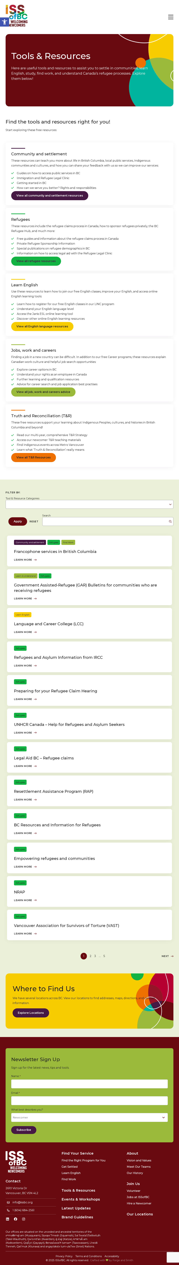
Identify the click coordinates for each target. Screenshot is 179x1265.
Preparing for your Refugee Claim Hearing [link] (55, 691)
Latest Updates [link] (76, 1208)
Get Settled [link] (70, 1166)
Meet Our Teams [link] (139, 1166)
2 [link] (90, 956)
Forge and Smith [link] (123, 1260)
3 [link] (95, 956)
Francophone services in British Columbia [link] (55, 551)
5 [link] (104, 956)
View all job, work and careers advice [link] (43, 392)
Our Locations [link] (140, 1214)
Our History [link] (135, 1173)
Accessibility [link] (112, 1256)
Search (46, 515)
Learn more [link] (23, 559)
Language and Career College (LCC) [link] (49, 624)
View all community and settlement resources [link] (49, 195)
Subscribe (23, 1130)
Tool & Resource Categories (22, 498)
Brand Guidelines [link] (77, 1217)
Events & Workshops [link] (81, 1199)
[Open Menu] (170, 17)
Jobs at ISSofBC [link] (138, 1197)
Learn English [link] (23, 614)
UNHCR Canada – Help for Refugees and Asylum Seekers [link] (69, 724)
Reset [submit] (34, 521)
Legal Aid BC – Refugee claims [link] (44, 758)
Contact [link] (13, 1181)
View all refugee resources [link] (36, 261)
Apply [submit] (18, 521)
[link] (4, 22)
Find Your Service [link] (78, 1153)
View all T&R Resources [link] (33, 457)
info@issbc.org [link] (23, 1202)
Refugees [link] (53, 542)
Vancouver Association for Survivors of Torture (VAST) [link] (66, 925)
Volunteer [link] (133, 1190)
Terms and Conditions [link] (88, 1256)
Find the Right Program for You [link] (83, 1160)
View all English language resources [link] (42, 326)
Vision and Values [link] (139, 1160)
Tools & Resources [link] (78, 1190)
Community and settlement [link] (30, 542)
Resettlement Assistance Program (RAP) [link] (53, 791)
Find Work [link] (68, 542)
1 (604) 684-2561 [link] (23, 1210)
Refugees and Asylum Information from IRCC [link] (58, 657)
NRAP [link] (19, 892)
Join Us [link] (133, 1184)
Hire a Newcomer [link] (139, 1203)
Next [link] (165, 956)
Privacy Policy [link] (64, 1256)
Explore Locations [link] (31, 1012)
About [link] (132, 1153)
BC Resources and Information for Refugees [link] (57, 825)
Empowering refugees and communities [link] (54, 858)
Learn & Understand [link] (26, 576)
